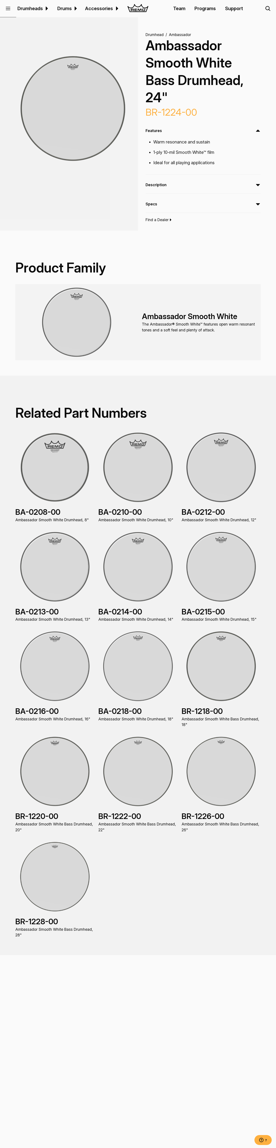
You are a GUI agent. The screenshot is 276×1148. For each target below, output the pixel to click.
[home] (138, 8)
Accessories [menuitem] (99, 8)
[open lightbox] (72, 108)
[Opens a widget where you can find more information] (263, 1140)
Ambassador (180, 34)
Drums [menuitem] (64, 8)
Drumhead (155, 34)
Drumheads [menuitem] (30, 8)
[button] (8, 8)
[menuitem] (46, 8)
